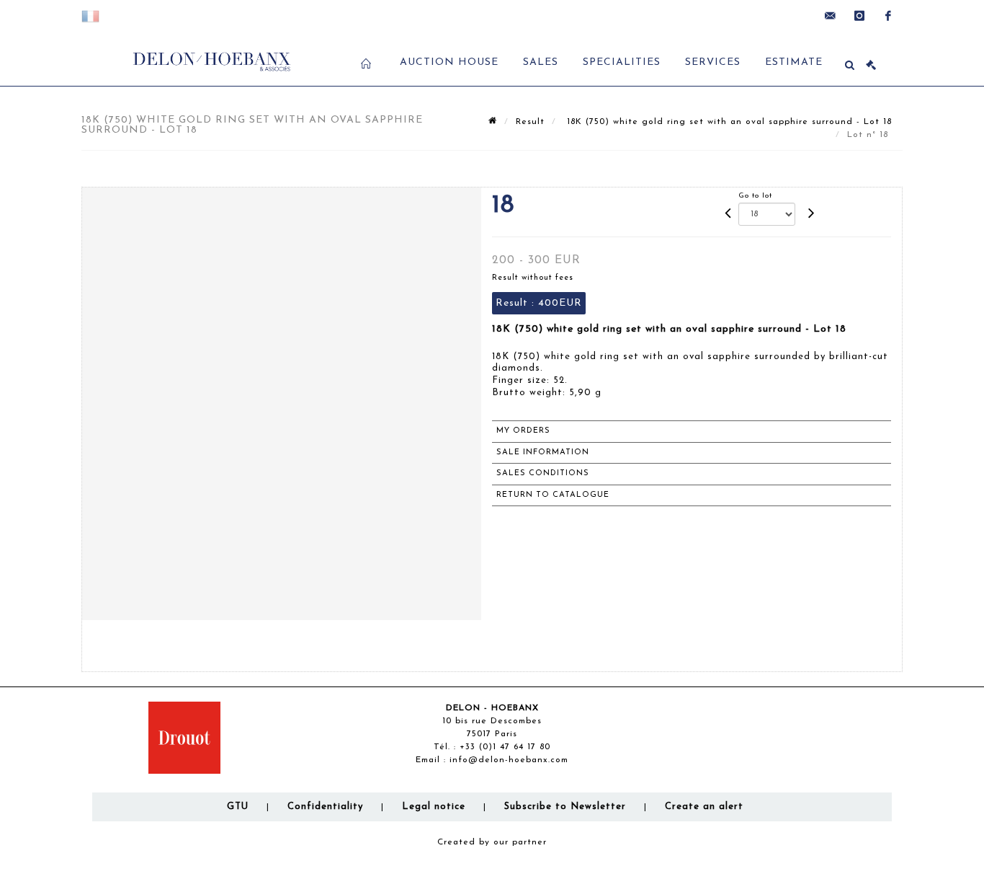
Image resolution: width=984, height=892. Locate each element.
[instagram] (859, 16)
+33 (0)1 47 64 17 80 (505, 747)
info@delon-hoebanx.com (508, 760)
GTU (238, 806)
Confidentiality (325, 806)
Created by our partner (492, 842)
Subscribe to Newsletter (565, 806)
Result (530, 122)
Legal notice (433, 806)
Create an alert (704, 806)
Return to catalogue (552, 495)
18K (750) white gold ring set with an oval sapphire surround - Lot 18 (727, 122)
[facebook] (888, 16)
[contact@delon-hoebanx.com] (830, 16)
